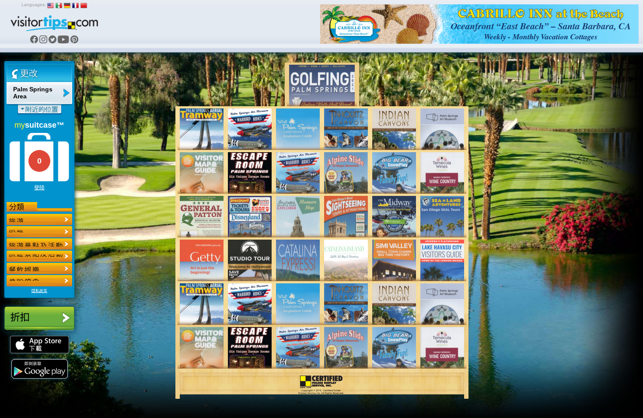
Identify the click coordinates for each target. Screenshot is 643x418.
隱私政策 (39, 291)
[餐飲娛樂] (39, 244)
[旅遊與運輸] (39, 268)
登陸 (39, 188)
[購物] (39, 256)
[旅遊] (39, 219)
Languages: (33, 4)
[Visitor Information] (39, 280)
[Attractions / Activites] (39, 231)
